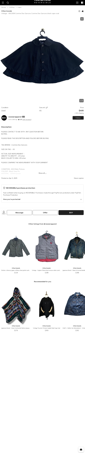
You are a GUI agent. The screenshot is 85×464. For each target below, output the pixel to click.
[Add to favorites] (79, 11)
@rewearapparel (50, 224)
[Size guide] (47, 107)
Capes (19, 7)
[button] (42, 59)
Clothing (11, 7)
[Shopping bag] (81, 449)
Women (3, 7)
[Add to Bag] (83, 11)
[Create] (77, 2)
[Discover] (82, 2)
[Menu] (2, 2)
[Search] (7, 2)
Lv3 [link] (23, 116)
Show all (42, 173)
